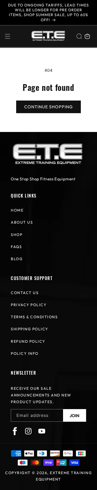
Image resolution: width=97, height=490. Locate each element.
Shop (16, 234)
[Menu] (7, 36)
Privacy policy (28, 304)
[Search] (79, 36)
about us (22, 222)
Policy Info (25, 353)
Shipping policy (29, 329)
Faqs (16, 246)
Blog (17, 258)
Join (74, 415)
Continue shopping (48, 106)
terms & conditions (34, 316)
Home (17, 210)
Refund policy (28, 341)
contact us (25, 292)
